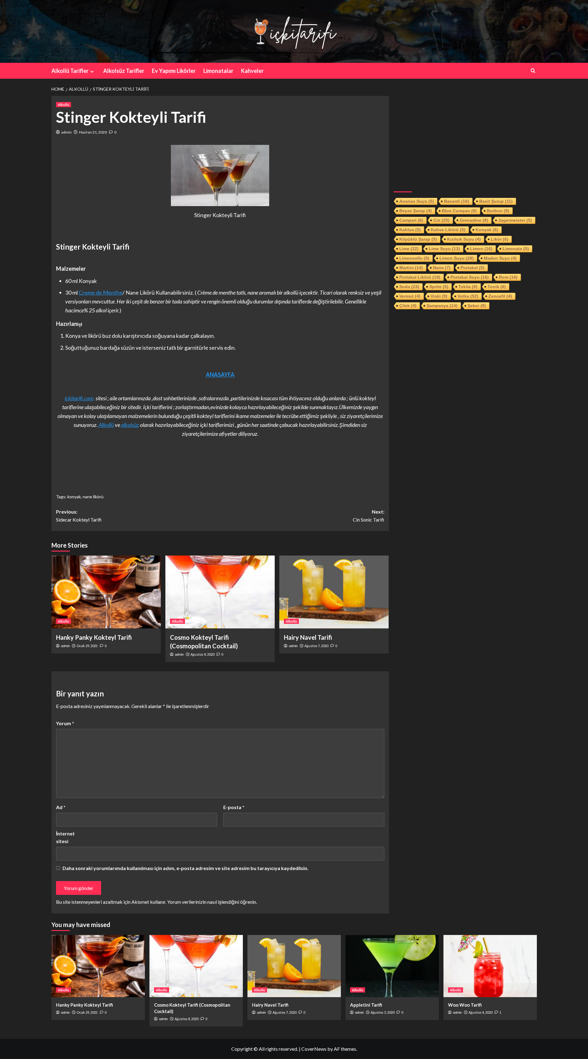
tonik (497, 286)
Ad (61, 807)
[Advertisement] (465, 139)
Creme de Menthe (101, 292)
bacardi (456, 201)
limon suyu (456, 258)
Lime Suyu (444, 248)
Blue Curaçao (459, 210)
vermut (409, 296)
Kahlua (410, 229)
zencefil (500, 296)
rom (508, 277)
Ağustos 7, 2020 (316, 646)
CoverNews (313, 1049)
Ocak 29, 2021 (87, 646)
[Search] (533, 70)
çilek (408, 305)
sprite (438, 286)
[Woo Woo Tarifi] (490, 966)
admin (66, 132)
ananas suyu (416, 201)
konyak (74, 496)
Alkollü (63, 105)
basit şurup (496, 201)
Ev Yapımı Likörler (174, 70)
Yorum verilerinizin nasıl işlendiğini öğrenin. (212, 902)
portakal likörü (419, 277)
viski (439, 296)
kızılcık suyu (464, 239)
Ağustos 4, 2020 (480, 1012)
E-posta (233, 807)
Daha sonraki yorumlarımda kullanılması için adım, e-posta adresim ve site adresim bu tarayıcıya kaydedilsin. (185, 868)
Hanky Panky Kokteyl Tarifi (94, 637)
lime (409, 248)
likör (499, 239)
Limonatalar (218, 70)
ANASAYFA (220, 374)
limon (481, 248)
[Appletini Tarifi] (392, 966)
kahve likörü (448, 229)
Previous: (79, 515)
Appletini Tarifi (366, 1005)
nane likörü (93, 496)
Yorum (65, 723)
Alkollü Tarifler (70, 70)
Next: (368, 515)
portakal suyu (469, 277)
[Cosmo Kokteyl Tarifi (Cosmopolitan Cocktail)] (220, 592)
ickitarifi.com (79, 398)
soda (409, 286)
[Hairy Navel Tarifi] (334, 592)
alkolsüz (130, 424)
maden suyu (500, 258)
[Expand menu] (92, 71)
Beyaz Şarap (415, 210)
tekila (467, 286)
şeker (477, 305)
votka (468, 296)
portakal (472, 267)
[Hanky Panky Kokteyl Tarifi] (106, 592)
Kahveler (252, 70)
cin (441, 220)
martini (411, 267)
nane (441, 267)
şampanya (442, 305)
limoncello (414, 258)
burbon (498, 210)
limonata (516, 248)
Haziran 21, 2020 (93, 132)
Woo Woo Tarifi (465, 1005)
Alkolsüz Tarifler (123, 70)
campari (411, 220)
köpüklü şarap (418, 239)
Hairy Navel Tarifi (308, 637)
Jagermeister (515, 220)
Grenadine (474, 220)
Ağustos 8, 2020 (202, 654)
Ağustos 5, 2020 (382, 1012)
